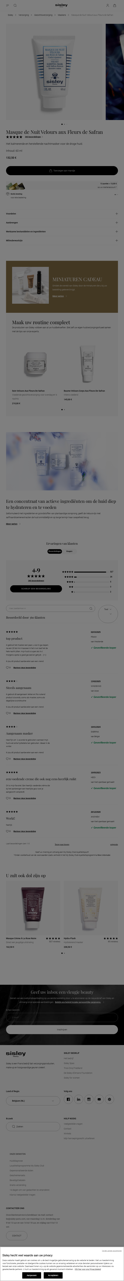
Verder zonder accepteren (112, 1251)
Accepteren (53, 1275)
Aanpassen (32, 1275)
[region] (62, 1264)
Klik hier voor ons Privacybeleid (88, 1269)
